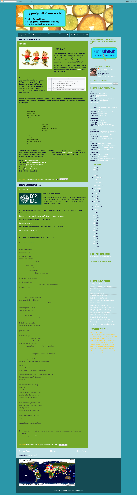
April (96, 201)
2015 (94, 231)
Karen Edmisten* (103, 156)
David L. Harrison (96, 291)
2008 (94, 249)
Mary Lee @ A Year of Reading (100, 310)
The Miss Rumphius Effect (36, 163)
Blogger (80, 490)
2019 (94, 220)
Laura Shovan (95, 303)
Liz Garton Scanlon (31, 161)
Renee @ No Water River (98, 317)
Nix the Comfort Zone (105, 111)
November (97, 186)
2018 (94, 223)
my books (23, 35)
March (96, 204)
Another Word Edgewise (106, 158)
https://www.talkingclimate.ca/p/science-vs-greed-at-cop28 (41, 216)
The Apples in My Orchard (107, 145)
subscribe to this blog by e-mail (100, 256)
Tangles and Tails (104, 137)
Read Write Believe (32, 169)
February (97, 206)
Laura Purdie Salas (33, 167)
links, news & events (39, 35)
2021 (94, 215)
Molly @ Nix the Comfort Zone (100, 314)
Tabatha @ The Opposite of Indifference (103, 322)
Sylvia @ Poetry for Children (100, 319)
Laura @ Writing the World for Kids (102, 300)
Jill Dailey (99, 97)
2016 (94, 228)
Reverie (101, 120)
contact (65, 35)
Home (53, 451)
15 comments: (49, 179)
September (98, 188)
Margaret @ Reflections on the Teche (102, 307)
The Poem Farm (102, 160)
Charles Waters (95, 288)
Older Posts (81, 451)
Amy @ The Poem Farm (98, 284)
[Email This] (60, 179)
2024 (94, 173)
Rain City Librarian (103, 149)
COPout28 (24, 189)
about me (54, 35)
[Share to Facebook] (66, 179)
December (97, 177)
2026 (94, 167)
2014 (94, 233)
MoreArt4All (67, 152)
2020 (94, 218)
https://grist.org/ (25, 223)
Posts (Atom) (32, 455)
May (95, 199)
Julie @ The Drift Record (98, 298)
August (96, 191)
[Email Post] (57, 179)
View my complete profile (106, 76)
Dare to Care (102, 113)
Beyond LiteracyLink (105, 124)
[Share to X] (64, 179)
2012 (94, 239)
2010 (94, 244)
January (97, 209)
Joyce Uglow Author (104, 144)
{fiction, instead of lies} (34, 165)
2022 (94, 212)
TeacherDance (102, 122)
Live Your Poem (102, 154)
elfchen (22, 44)
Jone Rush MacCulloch (105, 138)
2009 (94, 246)
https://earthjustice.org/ (28, 230)
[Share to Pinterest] (67, 179)
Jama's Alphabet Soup (104, 133)
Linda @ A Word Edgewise (99, 305)
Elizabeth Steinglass (97, 293)
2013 (94, 236)
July (95, 193)
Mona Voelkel (102, 115)
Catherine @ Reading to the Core (101, 286)
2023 (94, 175)
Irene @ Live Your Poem (98, 296)
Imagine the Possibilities (105, 135)
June (95, 196)
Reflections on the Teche (108, 131)
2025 (94, 170)
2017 (94, 226)
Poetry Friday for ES (79, 35)
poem (79, 70)
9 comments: (48, 444)
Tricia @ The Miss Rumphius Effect (102, 324)
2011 (94, 241)
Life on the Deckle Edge (106, 147)
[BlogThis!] (62, 179)
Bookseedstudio (101, 95)
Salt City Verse (38, 436)
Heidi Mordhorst (106, 69)
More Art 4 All (104, 93)
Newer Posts (24, 451)
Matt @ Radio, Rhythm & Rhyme (101, 312)
